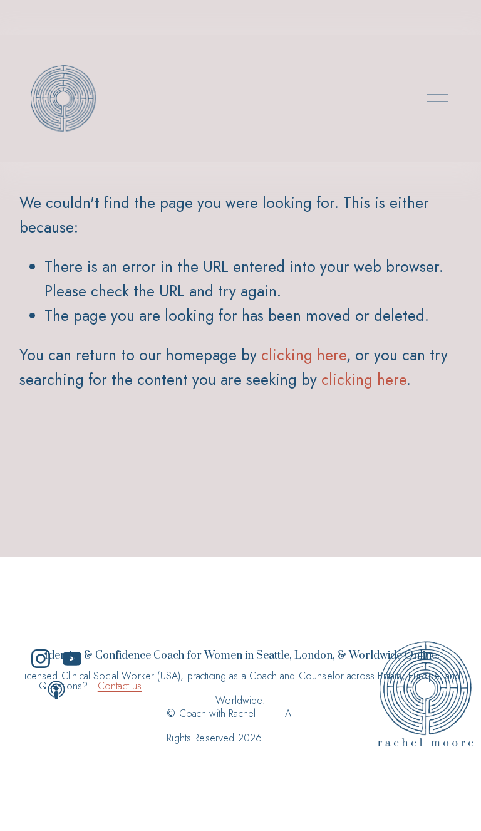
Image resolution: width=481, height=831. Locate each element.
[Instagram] (41, 659)
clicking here (303, 355)
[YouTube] (72, 659)
